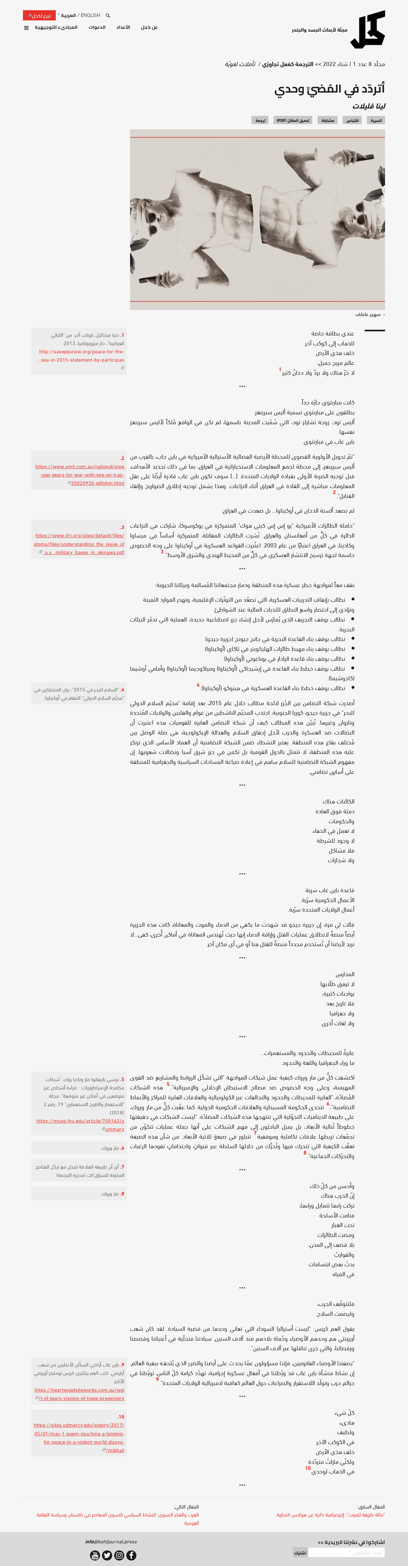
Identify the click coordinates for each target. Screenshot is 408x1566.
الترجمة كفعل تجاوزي (287, 63)
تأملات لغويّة (240, 63)
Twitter (107, 1555)
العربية (68, 15)
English (90, 15)
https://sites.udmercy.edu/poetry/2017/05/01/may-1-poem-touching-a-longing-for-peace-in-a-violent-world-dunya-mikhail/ (79, 1437)
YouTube (95, 1555)
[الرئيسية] (367, 29)
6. (122, 1147)
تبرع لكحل (37, 15)
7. (122, 1166)
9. (122, 1364)
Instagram (119, 1555)
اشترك (300, 1552)
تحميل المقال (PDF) (293, 120)
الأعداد (123, 27)
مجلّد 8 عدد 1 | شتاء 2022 (354, 63)
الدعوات (97, 27)
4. (122, 689)
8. (122, 1193)
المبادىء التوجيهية (56, 27)
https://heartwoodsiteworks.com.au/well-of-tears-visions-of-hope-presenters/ (79, 1393)
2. (122, 457)
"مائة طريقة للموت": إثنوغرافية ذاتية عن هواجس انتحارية (331, 1514)
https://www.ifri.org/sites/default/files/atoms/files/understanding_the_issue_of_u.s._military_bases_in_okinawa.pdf (79, 543)
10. (120, 1416)
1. (122, 334)
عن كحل (149, 27)
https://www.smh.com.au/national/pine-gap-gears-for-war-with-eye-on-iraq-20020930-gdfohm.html (79, 474)
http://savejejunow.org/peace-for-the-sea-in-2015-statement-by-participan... (80, 359)
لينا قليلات (368, 105)
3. (122, 526)
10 (308, 1467)
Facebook (131, 1555)
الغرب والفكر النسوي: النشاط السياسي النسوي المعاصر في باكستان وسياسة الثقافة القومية (118, 1518)
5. (122, 1078)
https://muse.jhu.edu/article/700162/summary (80, 1124)
